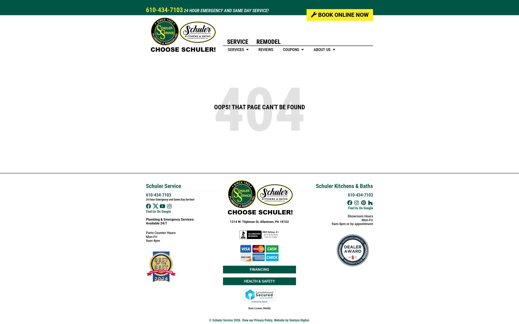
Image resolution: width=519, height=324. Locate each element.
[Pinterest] (363, 202)
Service (237, 41)
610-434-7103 (164, 10)
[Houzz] (370, 202)
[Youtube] (162, 206)
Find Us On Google (158, 211)
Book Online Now (343, 15)
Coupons (291, 49)
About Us (322, 49)
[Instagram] (169, 206)
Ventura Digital (299, 320)
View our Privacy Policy (257, 320)
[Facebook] (148, 206)
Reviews (265, 49)
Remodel (268, 41)
